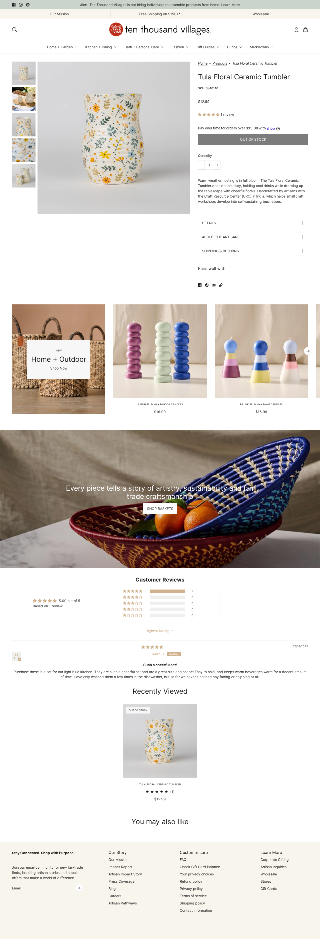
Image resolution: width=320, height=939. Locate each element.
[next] (308, 351)
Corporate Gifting (274, 859)
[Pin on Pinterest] (207, 285)
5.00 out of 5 (69, 601)
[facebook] (13, 5)
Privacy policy (191, 888)
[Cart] (305, 29)
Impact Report (120, 867)
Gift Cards (268, 888)
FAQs (184, 859)
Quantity (205, 155)
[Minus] (201, 165)
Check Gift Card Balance (200, 867)
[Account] (296, 29)
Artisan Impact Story (125, 874)
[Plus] (217, 165)
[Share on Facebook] (199, 285)
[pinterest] (27, 5)
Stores (265, 881)
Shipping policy (192, 903)
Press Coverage (121, 881)
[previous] (12, 359)
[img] (152, 647)
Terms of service (193, 896)
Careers (114, 896)
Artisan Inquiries (273, 867)
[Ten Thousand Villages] (160, 29)
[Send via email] (213, 285)
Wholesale (268, 874)
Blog (112, 888)
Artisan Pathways (122, 903)
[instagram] (21, 5)
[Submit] (79, 888)
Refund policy (191, 881)
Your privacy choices (197, 874)
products (219, 63)
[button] (209, 114)
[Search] (14, 29)
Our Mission (118, 859)
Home (203, 63)
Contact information (196, 910)
